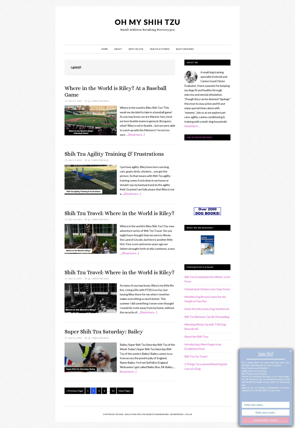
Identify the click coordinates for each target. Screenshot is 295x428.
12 (114, 391)
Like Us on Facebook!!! (199, 137)
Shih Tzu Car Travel (195, 356)
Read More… (192, 126)
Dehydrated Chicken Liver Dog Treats (207, 289)
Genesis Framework (157, 414)
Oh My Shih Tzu (147, 22)
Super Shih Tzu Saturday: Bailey (104, 331)
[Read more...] (136, 134)
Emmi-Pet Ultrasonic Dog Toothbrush (206, 309)
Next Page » (125, 391)
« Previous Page (74, 391)
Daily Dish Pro (133, 414)
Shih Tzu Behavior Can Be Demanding (206, 316)
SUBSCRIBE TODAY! (266, 420)
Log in (188, 414)
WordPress (176, 414)
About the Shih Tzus (196, 336)
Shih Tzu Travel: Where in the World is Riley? (119, 213)
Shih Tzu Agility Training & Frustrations (114, 154)
